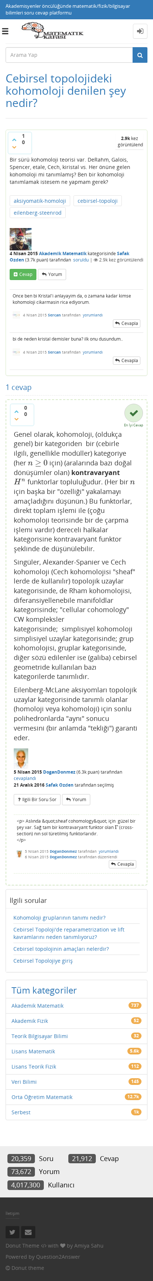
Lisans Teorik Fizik (34, 1066)
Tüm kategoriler (44, 990)
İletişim (12, 1213)
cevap (25, 274)
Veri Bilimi (24, 1081)
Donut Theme (22, 1245)
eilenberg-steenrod (38, 212)
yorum (55, 274)
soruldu (81, 260)
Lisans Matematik (33, 1051)
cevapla (129, 323)
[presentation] (38, 462)
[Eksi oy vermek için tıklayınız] (14, 147)
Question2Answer (58, 1256)
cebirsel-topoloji (98, 200)
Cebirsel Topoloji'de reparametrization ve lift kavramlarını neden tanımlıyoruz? (68, 933)
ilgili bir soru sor (39, 799)
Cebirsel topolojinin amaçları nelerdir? (61, 948)
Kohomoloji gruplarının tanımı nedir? (59, 917)
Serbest (21, 1112)
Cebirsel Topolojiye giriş (43, 960)
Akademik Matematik (63, 253)
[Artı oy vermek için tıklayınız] (14, 139)
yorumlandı (93, 315)
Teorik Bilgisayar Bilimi (40, 1036)
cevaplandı (25, 778)
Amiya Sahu (89, 1245)
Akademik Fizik (30, 1020)
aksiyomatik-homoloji (40, 200)
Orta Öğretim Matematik (42, 1096)
